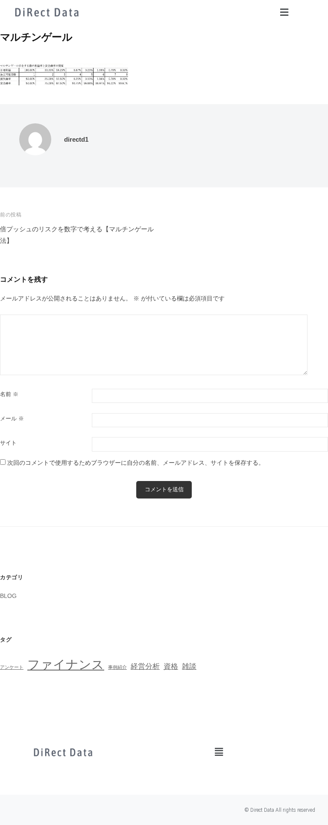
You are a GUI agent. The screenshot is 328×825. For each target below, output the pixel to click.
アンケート (11, 667)
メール (12, 418)
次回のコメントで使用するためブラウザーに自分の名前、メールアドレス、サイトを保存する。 (135, 463)
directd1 (76, 139)
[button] (284, 12)
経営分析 (145, 666)
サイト (8, 443)
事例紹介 (117, 667)
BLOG (8, 596)
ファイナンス (65, 664)
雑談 (189, 666)
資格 (171, 666)
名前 (9, 394)
